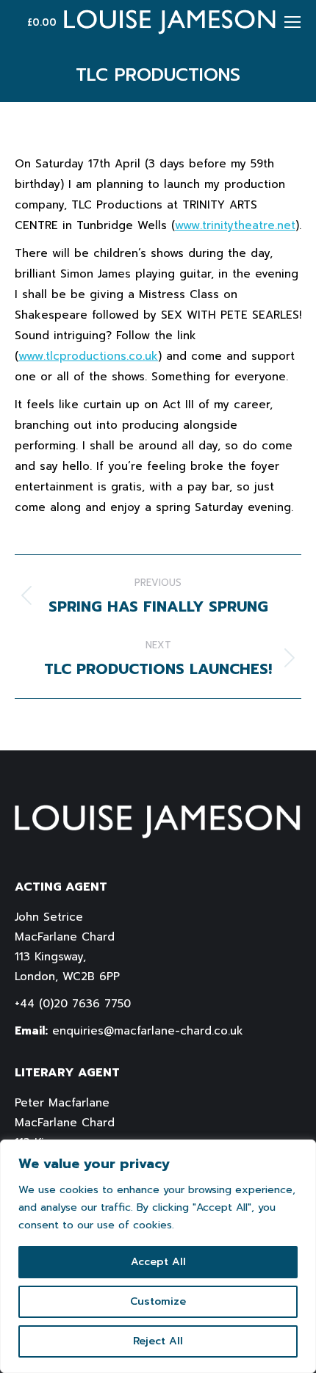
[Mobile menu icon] (292, 22)
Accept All (158, 1261)
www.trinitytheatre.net (235, 225)
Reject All (158, 1341)
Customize (158, 1301)
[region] (158, 1256)
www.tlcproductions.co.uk (88, 356)
